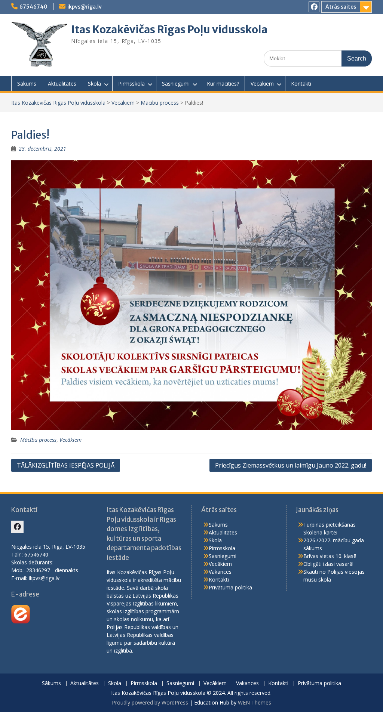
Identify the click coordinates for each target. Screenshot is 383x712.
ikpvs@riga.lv (84, 6)
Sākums (26, 83)
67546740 (33, 6)
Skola (94, 83)
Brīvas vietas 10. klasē (329, 556)
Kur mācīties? (223, 83)
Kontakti (301, 83)
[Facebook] (314, 6)
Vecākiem (262, 83)
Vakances (220, 571)
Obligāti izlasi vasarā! (328, 563)
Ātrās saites (340, 6)
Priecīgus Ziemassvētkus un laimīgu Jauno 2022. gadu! (290, 465)
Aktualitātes (62, 83)
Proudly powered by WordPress (150, 702)
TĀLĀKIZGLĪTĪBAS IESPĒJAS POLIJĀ (65, 465)
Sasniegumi (176, 83)
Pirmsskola (131, 83)
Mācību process (160, 102)
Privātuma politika (230, 587)
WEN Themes (254, 702)
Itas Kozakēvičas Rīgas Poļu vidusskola (169, 29)
